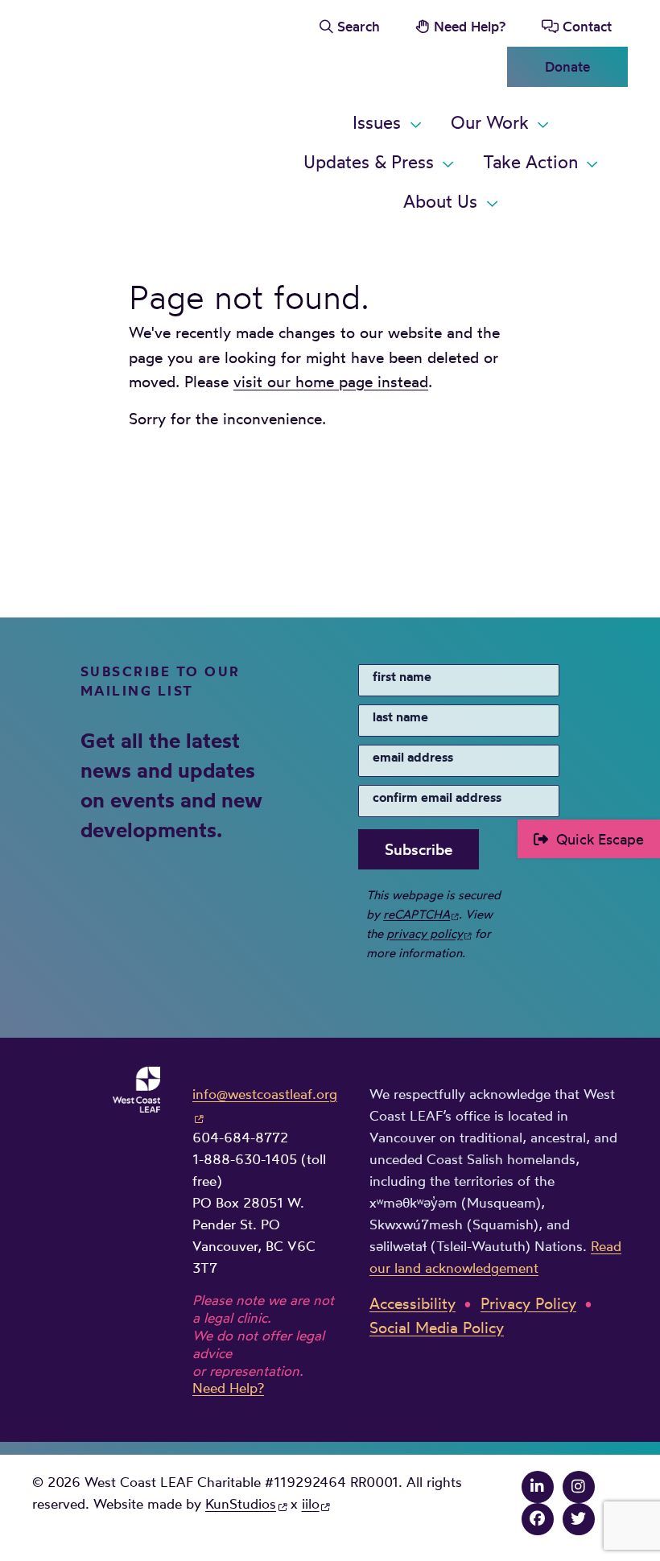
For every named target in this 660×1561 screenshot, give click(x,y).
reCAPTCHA (416, 914)
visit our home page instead (330, 381)
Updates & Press (368, 161)
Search (358, 26)
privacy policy (424, 933)
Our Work (490, 122)
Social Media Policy (436, 1327)
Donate (567, 66)
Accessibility (412, 1303)
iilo (311, 1503)
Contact (587, 26)
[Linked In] (538, 1486)
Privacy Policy (528, 1303)
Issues (377, 122)
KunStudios (240, 1503)
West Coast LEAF (153, 114)
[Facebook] (538, 1518)
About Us (440, 201)
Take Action (530, 161)
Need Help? (469, 26)
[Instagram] (579, 1486)
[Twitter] (579, 1518)
